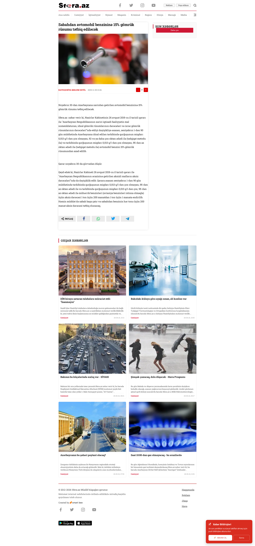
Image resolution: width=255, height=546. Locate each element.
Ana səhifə (63, 14)
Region (148, 14)
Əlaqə (185, 500)
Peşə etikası (183, 5)
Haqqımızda (188, 489)
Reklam (169, 5)
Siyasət (109, 14)
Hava (184, 506)
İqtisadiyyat (95, 14)
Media (184, 14)
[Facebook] (120, 5)
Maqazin (121, 14)
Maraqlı (172, 14)
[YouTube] (153, 5)
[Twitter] (131, 5)
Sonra (241, 538)
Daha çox (175, 30)
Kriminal (135, 14)
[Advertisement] (174, 46)
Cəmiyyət (79, 14)
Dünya (160, 14)
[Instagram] (142, 5)
